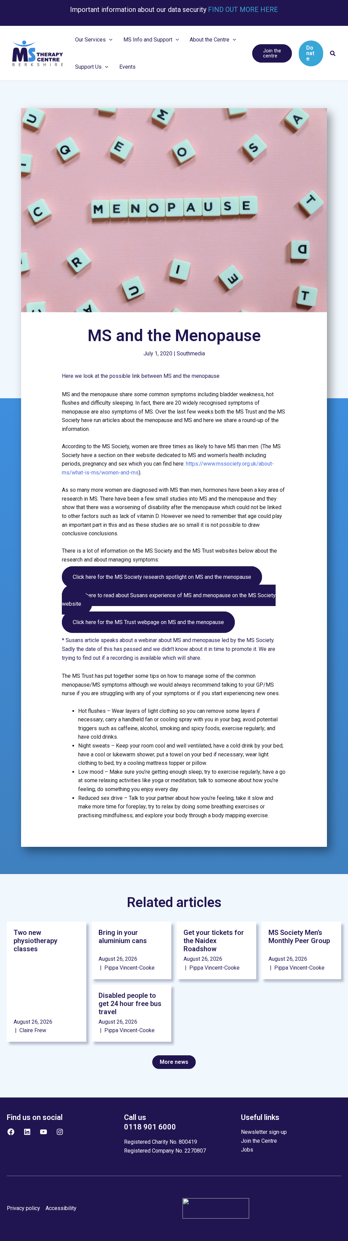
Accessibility (61, 1208)
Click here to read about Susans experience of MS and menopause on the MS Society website (169, 599)
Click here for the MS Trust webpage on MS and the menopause (148, 622)
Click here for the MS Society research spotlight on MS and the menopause (162, 577)
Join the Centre (259, 1141)
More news (174, 1062)
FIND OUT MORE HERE (242, 9)
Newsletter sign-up (264, 1132)
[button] (109, 39)
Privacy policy (23, 1208)
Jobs (247, 1149)
